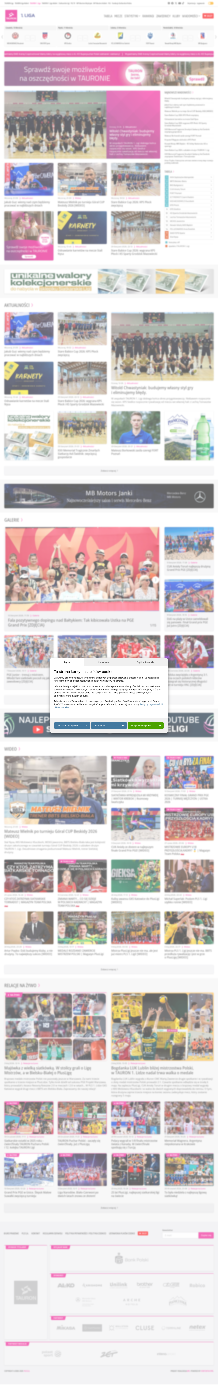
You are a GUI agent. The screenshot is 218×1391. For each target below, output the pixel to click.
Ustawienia (103, 662)
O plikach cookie (145, 662)
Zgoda (67, 662)
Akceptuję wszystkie (140, 725)
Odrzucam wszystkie (67, 725)
